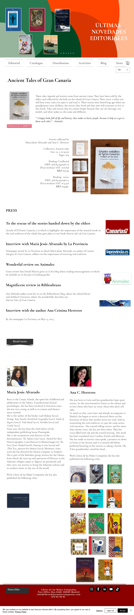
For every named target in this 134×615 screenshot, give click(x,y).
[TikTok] (117, 589)
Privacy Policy (20, 611)
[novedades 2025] (63, 53)
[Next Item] (123, 166)
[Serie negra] (68, 53)
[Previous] (11, 28)
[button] (128, 63)
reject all (110, 610)
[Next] (123, 28)
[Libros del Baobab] (70, 53)
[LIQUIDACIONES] (73, 53)
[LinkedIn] (104, 589)
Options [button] (99, 610)
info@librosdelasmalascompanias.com (58, 594)
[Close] (130, 610)
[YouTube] (111, 589)
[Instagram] (91, 589)
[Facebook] (98, 589)
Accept (122, 610)
